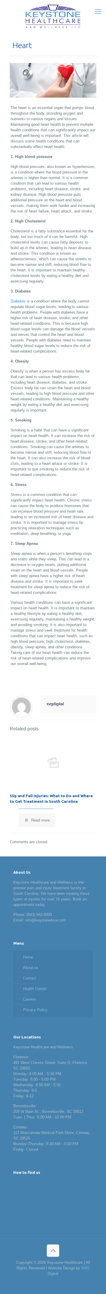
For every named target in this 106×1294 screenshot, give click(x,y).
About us (30, 967)
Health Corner (34, 989)
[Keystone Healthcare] (53, 16)
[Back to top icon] (53, 1250)
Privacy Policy (35, 1010)
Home (28, 957)
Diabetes (18, 301)
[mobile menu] (98, 12)
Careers (29, 999)
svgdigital (55, 703)
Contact (29, 978)
